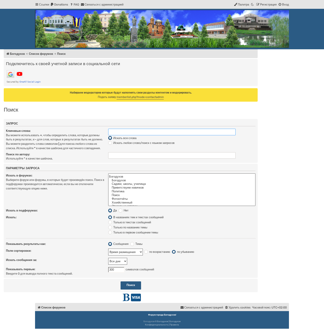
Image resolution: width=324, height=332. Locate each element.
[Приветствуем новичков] (182, 188)
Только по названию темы (130, 227)
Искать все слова (124, 138)
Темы (138, 244)
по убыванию (185, 251)
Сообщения (120, 244)
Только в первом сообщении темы (135, 232)
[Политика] (182, 191)
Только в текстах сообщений (132, 222)
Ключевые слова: (18, 130)
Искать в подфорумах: (22, 210)
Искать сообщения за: (21, 260)
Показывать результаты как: (26, 244)
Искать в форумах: (19, 175)
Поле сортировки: (18, 250)
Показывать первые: (20, 269)
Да (115, 210)
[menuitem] (59, 4)
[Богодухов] (162, 29)
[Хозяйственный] (182, 203)
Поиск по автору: (18, 154)
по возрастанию (159, 251)
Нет (125, 210)
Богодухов (162, 321)
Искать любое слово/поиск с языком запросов (144, 143)
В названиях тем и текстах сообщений (138, 217)
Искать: (11, 217)
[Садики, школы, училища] (182, 184)
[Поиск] (182, 195)
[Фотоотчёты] (182, 199)
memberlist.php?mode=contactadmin (140, 97)
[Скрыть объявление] (255, 91)
